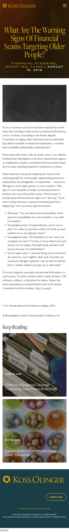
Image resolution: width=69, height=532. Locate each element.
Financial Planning (33, 63)
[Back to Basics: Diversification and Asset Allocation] (34, 431)
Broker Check (45, 508)
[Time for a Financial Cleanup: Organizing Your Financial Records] (34, 365)
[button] (64, 5)
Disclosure (35, 508)
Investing (16, 66)
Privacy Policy (24, 508)
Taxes (36, 66)
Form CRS (56, 497)
